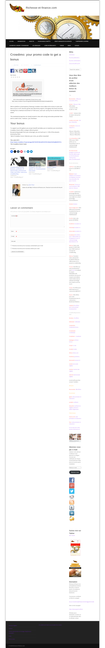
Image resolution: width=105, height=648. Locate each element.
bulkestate (77, 321)
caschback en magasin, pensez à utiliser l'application (75, 407)
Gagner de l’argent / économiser (19, 45)
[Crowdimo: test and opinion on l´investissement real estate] (37, 161)
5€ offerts (76, 318)
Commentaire (14, 216)
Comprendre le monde (82, 41)
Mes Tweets (72, 535)
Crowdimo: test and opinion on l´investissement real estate (37, 168)
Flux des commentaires (74, 60)
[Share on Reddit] (21, 71)
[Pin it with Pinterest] (25, 71)
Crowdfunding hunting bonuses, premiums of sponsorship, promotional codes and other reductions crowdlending (18, 170)
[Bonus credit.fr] (55, 161)
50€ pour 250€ (77, 104)
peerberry (76, 356)
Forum (62, 45)
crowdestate (72, 332)
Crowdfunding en (37, 65)
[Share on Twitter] (17, 71)
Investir (31, 41)
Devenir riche (21, 41)
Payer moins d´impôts (44, 41)
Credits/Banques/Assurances (63, 41)
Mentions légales (13, 625)
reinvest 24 (77, 360)
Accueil (11, 41)
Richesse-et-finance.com (41, 7)
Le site (74, 345)
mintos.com (75, 353)
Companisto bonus (73, 327)
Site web (13, 241)
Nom (14, 231)
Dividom (75, 204)
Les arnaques (36, 45)
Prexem (73, 270)
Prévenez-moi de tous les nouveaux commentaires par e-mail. (27, 245)
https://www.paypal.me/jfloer (76, 609)
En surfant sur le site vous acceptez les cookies (50, 625)
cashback (76, 402)
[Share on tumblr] (34, 71)
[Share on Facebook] (12, 71)
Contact (10, 628)
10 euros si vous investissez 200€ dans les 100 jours (74, 186)
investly (75, 349)
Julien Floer (16, 65)
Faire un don (12, 639)
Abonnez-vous (75, 472)
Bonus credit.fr (51, 167)
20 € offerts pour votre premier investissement (74, 307)
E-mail (14, 236)
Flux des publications (74, 57)
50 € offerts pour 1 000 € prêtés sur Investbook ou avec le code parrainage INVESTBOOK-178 (74, 238)
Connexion (71, 54)
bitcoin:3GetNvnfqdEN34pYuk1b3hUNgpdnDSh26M (81, 602)
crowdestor (78, 336)
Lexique (77, 45)
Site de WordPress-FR (74, 63)
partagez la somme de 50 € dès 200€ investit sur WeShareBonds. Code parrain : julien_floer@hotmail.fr (74, 156)
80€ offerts (78, 389)
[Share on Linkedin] (30, 71)
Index (69, 45)
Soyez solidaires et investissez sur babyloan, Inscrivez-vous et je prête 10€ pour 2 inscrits (75, 177)
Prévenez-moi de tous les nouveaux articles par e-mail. (26, 248)
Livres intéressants (50, 45)
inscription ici (77, 223)
